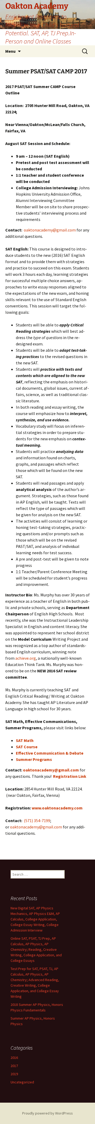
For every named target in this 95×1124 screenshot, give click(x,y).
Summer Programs (34, 759)
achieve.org (25, 658)
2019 (14, 1074)
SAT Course (26, 746)
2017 (14, 1065)
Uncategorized (22, 1082)
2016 (14, 1057)
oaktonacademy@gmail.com (50, 230)
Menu (10, 51)
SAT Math (25, 740)
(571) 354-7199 (37, 820)
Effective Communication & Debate (49, 753)
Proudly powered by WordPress (47, 1113)
